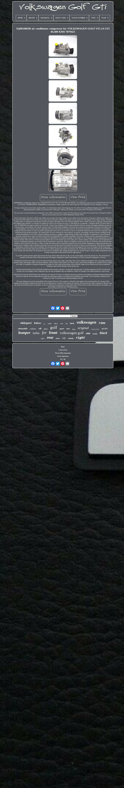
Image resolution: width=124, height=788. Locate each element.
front (53, 332)
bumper (24, 333)
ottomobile (22, 328)
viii (40, 328)
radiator (33, 329)
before (37, 323)
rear (50, 337)
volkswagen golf (72, 333)
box (44, 324)
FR (64, 359)
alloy (56, 323)
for (44, 332)
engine (43, 338)
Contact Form (62, 350)
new (68, 328)
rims (102, 323)
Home (63, 347)
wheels (70, 338)
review (50, 323)
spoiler (104, 328)
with (61, 323)
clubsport (26, 322)
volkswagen (86, 322)
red (67, 323)
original (83, 328)
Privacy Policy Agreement (63, 353)
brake (95, 334)
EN (61, 359)
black (103, 333)
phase (46, 329)
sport (62, 328)
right (80, 337)
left (64, 338)
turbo (36, 333)
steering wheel (95, 329)
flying (73, 329)
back (72, 323)
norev (58, 338)
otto (88, 333)
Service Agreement (63, 356)
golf (53, 327)
